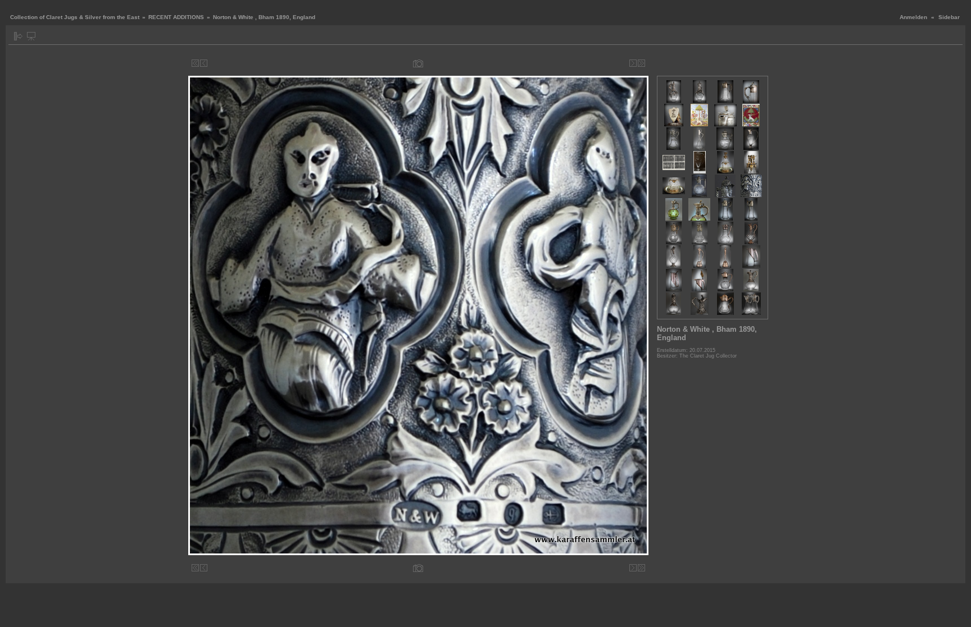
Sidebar (949, 17)
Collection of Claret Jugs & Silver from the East (74, 17)
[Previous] (203, 63)
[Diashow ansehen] (31, 36)
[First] (195, 63)
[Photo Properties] (418, 63)
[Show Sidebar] (18, 36)
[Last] (641, 63)
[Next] (633, 63)
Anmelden (913, 17)
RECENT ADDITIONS (176, 17)
